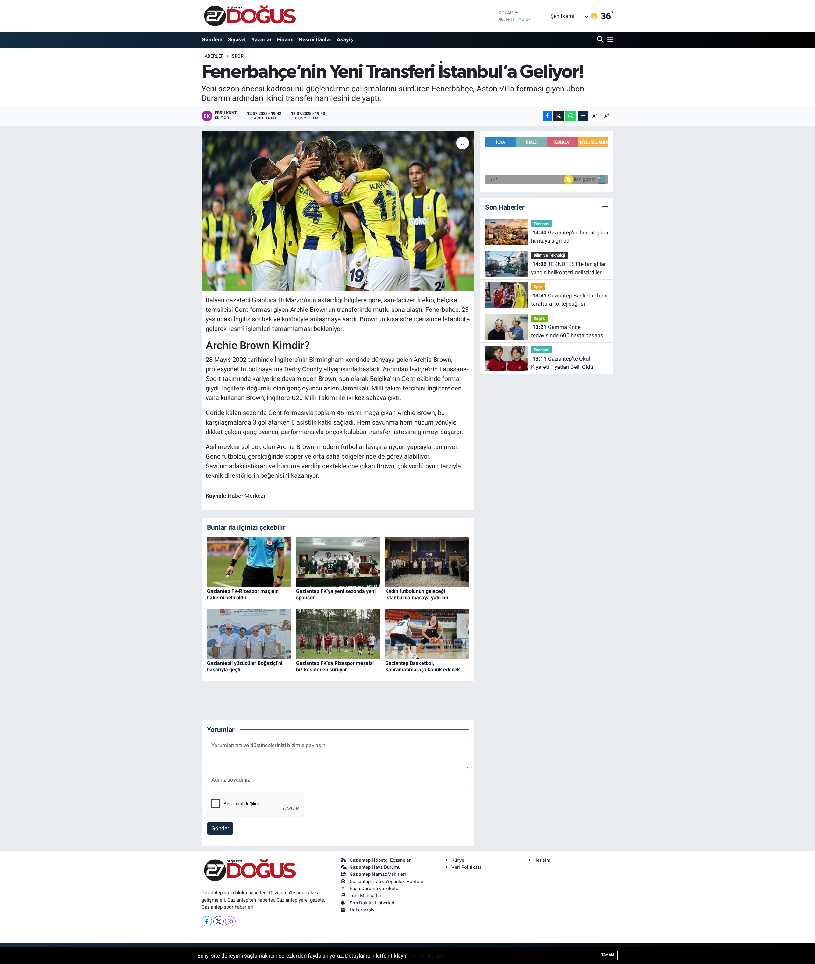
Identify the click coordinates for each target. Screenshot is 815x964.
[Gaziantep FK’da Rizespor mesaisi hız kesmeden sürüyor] (338, 633)
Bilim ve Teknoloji (549, 255)
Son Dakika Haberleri (372, 903)
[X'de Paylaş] (558, 116)
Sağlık (539, 318)
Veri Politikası (466, 867)
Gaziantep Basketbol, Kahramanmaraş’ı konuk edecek (422, 666)
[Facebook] (207, 921)
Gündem (212, 39)
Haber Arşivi (363, 910)
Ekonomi (541, 223)
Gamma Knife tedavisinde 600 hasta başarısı (568, 331)
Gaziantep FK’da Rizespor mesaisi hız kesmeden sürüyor (335, 666)
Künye (457, 860)
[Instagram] (230, 921)
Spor (238, 56)
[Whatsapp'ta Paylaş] (570, 116)
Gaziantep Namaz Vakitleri (378, 874)
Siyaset (237, 39)
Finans (285, 39)
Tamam (607, 955)
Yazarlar (262, 39)
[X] (218, 921)
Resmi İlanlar (315, 39)
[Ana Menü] (609, 39)
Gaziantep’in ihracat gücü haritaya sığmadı (569, 236)
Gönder (220, 828)
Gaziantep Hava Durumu (375, 867)
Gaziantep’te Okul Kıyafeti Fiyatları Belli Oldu (562, 362)
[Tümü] (605, 207)
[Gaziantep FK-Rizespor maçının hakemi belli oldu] (249, 561)
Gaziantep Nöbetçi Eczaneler (380, 860)
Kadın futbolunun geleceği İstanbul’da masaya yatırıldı (416, 594)
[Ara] (601, 39)
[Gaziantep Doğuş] (250, 15)
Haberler (213, 56)
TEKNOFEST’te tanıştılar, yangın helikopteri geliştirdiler (568, 268)
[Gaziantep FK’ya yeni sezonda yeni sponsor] (338, 561)
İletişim (542, 860)
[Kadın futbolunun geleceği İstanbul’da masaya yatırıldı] (427, 561)
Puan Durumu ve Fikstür (375, 888)
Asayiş (345, 39)
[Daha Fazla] (583, 116)
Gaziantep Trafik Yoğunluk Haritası (386, 881)
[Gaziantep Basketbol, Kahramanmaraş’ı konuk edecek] (427, 633)
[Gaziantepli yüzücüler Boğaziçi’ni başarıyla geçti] (249, 633)
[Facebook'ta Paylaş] (547, 116)
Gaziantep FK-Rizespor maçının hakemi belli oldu (243, 594)
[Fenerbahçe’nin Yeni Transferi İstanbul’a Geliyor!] (338, 211)
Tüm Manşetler (365, 895)
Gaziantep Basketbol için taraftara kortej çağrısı (569, 299)
